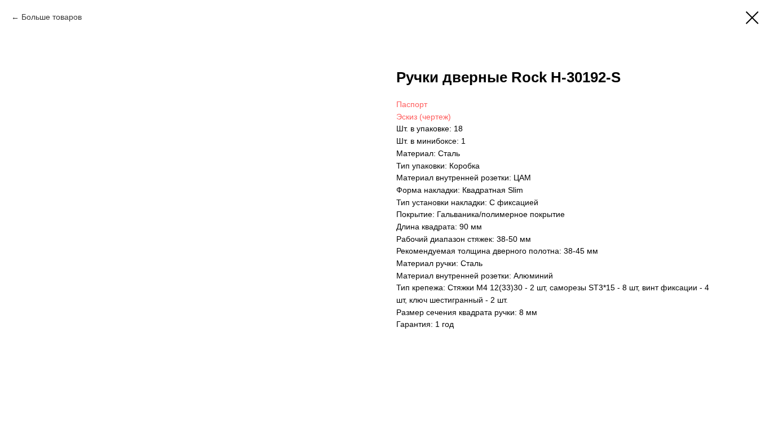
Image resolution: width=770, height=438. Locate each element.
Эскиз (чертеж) (423, 116)
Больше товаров (51, 16)
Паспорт (411, 104)
